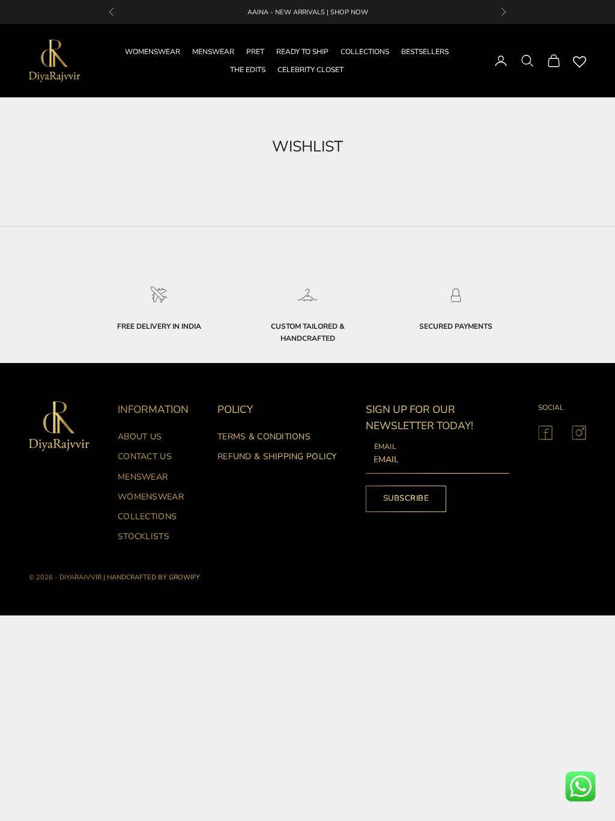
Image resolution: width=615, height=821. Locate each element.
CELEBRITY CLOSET (310, 70)
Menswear (143, 477)
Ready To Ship (302, 51)
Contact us (145, 456)
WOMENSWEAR (152, 51)
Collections (147, 516)
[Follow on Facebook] (545, 433)
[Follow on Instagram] (579, 433)
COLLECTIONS (365, 51)
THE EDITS (247, 70)
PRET (255, 51)
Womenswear (151, 496)
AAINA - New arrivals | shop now (307, 11)
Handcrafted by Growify (153, 577)
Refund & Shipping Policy (277, 456)
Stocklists (143, 536)
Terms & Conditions (264, 436)
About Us (140, 436)
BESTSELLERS (425, 51)
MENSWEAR (213, 51)
